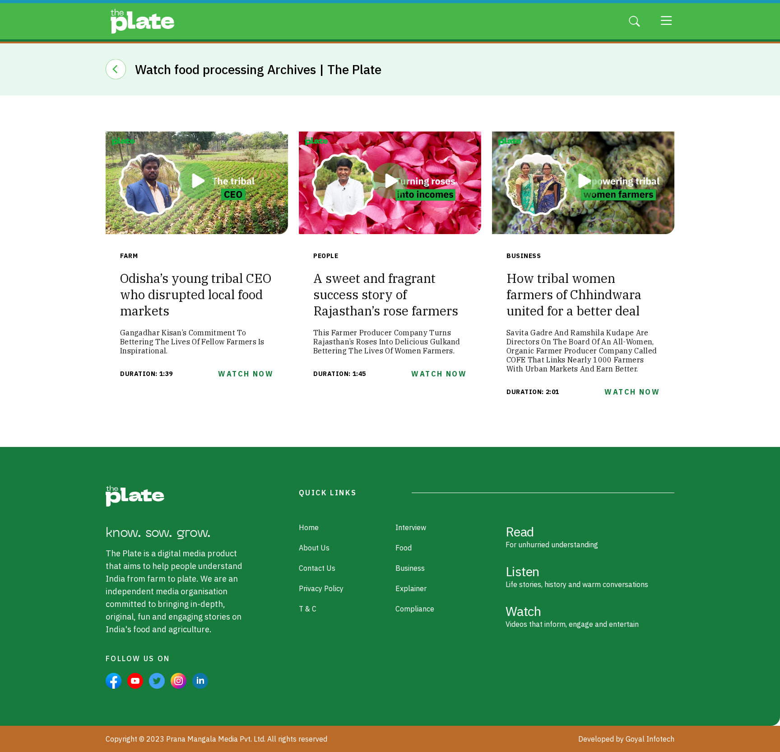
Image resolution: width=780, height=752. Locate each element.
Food (403, 547)
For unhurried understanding (552, 536)
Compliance (414, 608)
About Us (314, 547)
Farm (129, 256)
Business (523, 256)
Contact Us (317, 568)
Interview (410, 527)
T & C (307, 608)
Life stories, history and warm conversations (577, 576)
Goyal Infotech (650, 738)
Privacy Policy (321, 588)
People (325, 256)
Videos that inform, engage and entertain (572, 615)
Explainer (411, 588)
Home (309, 527)
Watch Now (246, 373)
